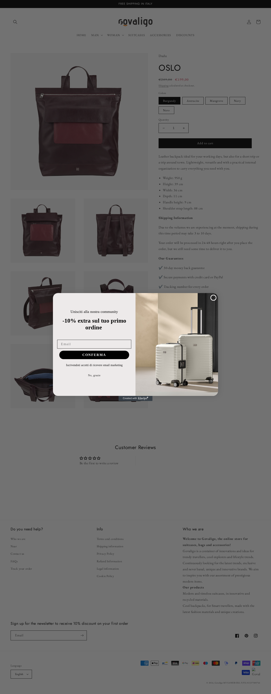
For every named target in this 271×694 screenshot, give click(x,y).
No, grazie (94, 375)
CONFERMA (94, 355)
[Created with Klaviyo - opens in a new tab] (135, 398)
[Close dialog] (213, 297)
